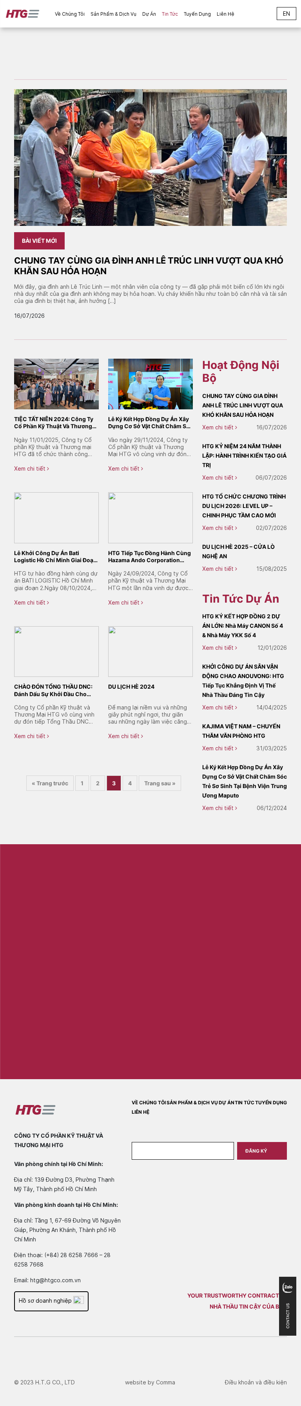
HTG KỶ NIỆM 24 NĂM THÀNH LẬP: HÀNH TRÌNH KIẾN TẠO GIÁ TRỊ (244, 455)
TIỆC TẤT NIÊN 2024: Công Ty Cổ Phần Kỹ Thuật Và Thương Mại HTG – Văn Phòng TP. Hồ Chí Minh (53, 423)
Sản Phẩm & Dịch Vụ (113, 14)
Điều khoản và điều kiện (256, 1382)
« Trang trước (50, 783)
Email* (115, 952)
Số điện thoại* (124, 984)
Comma (165, 1382)
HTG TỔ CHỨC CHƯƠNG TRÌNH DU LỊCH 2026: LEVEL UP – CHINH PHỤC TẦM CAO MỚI (244, 506)
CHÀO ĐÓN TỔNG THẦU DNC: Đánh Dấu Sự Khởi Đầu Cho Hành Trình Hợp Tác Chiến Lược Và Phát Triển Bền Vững (56, 690)
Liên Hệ (225, 14)
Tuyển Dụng (197, 14)
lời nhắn (117, 1016)
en (286, 13)
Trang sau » (160, 783)
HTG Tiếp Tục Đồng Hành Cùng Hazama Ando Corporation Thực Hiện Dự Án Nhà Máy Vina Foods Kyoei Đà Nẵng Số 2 (149, 557)
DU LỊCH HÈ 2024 (131, 686)
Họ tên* (117, 920)
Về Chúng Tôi (70, 14)
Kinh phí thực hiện (223, 952)
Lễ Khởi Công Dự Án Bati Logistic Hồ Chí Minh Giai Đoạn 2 (55, 557)
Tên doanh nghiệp (222, 920)
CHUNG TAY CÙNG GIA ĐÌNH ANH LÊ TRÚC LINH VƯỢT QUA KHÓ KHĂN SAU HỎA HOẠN (242, 405)
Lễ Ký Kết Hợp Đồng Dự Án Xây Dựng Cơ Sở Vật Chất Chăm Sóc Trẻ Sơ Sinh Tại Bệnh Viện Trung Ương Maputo (150, 423)
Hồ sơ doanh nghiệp (46, 1301)
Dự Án (149, 14)
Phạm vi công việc (222, 984)
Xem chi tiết (30, 468)
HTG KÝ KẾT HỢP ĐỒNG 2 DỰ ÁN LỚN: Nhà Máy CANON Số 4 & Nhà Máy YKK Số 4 (242, 625)
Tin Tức (170, 14)
